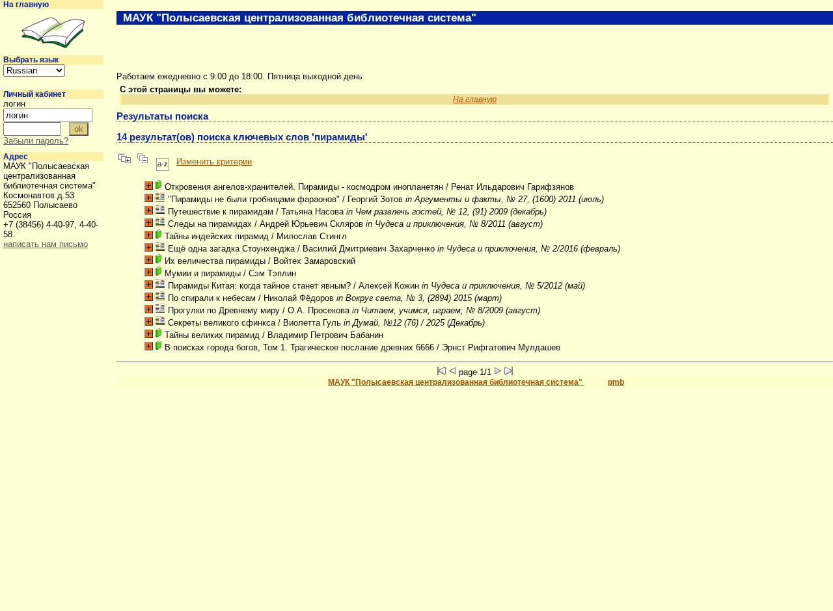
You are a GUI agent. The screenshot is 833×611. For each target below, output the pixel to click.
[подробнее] (148, 185)
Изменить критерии (214, 161)
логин (14, 104)
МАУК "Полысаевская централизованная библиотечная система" (456, 382)
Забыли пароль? (35, 141)
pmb (616, 382)
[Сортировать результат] (162, 161)
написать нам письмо (45, 244)
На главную (26, 4)
